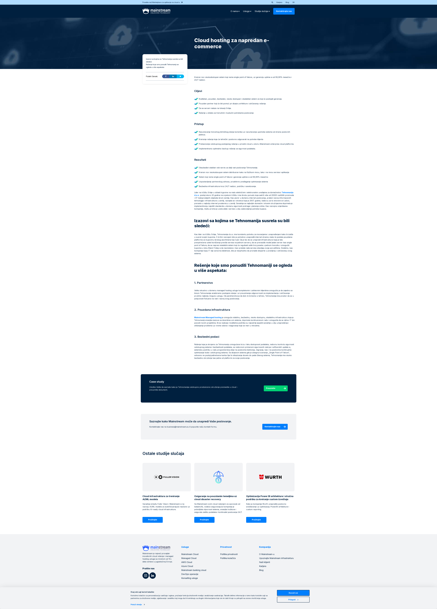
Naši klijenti (264, 562)
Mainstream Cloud (189, 554)
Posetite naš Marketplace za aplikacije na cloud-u (161, 2)
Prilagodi (292, 599)
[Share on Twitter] (180, 76)
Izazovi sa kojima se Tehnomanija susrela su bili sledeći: (164, 60)
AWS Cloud (186, 562)
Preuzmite (270, 388)
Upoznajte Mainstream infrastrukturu (276, 558)
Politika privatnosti (229, 554)
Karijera (279, 2)
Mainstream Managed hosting (207, 317)
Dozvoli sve (293, 593)
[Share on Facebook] (165, 76)
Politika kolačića (228, 558)
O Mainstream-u (266, 554)
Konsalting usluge (189, 578)
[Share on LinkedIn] (173, 76)
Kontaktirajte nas (284, 11)
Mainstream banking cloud (193, 570)
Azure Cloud (187, 566)
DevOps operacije (189, 574)
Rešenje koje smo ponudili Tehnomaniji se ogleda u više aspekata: (162, 66)
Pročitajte (152, 520)
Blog (287, 2)
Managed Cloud (188, 558)
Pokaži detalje (136, 604)
